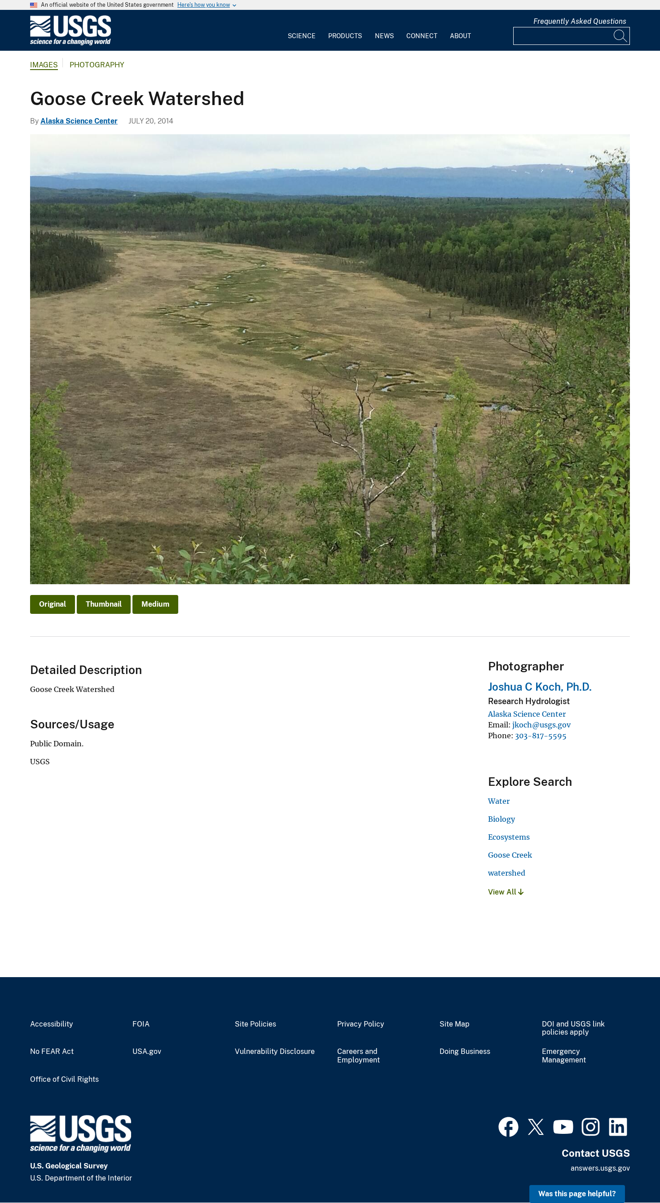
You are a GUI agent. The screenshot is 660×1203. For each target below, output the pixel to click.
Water (499, 801)
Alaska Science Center (79, 121)
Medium (155, 604)
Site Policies (255, 1024)
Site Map (455, 1024)
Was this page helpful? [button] (577, 1194)
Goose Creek (510, 854)
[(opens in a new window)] (508, 1126)
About (460, 36)
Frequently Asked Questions (579, 21)
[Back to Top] (627, 1170)
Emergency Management (564, 1056)
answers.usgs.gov (600, 1168)
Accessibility (51, 1024)
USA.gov (146, 1052)
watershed (506, 872)
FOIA (141, 1024)
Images (44, 65)
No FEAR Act (52, 1052)
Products (345, 36)
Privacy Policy (360, 1024)
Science (302, 36)
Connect (421, 36)
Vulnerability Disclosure (275, 1052)
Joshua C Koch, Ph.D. (540, 686)
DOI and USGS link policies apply (573, 1028)
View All (503, 892)
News (384, 36)
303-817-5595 (541, 735)
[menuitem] (302, 30)
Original (52, 604)
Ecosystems (509, 837)
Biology (501, 819)
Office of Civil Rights (64, 1079)
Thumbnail (104, 604)
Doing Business (465, 1052)
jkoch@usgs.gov (541, 724)
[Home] (70, 43)
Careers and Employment (358, 1056)
